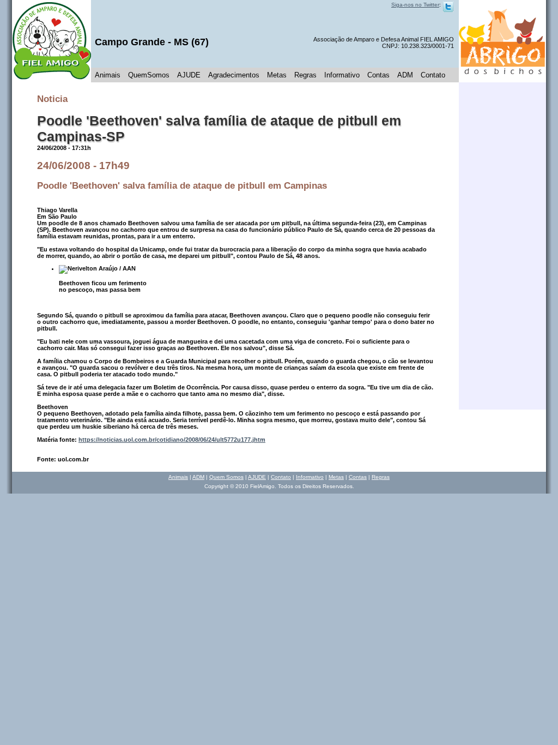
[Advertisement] (502, 246)
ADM (405, 75)
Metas (277, 75)
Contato (433, 75)
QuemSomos (148, 75)
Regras (305, 75)
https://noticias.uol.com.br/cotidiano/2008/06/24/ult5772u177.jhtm (171, 439)
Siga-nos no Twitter (415, 5)
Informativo (342, 75)
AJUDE (189, 75)
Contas (378, 75)
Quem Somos (226, 477)
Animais (107, 75)
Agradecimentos (233, 75)
